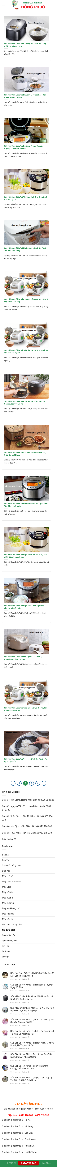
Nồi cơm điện (8, 930)
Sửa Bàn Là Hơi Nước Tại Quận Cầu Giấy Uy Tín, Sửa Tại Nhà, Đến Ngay (31, 1079)
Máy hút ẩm (7, 892)
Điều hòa (6, 871)
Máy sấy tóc (8, 919)
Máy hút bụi (7, 897)
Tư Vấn (5, 956)
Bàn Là (5, 854)
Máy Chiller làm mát (11, 881)
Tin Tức (5, 946)
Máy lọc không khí (10, 908)
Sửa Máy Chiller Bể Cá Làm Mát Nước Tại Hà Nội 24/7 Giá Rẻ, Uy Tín (31, 997)
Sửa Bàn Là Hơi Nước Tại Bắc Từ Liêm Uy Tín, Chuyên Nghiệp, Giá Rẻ (32, 1020)
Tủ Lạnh (6, 951)
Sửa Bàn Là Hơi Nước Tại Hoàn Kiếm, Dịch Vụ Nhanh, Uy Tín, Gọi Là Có (32, 1044)
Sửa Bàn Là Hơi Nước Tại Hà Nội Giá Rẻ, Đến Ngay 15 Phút (31, 986)
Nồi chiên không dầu (12, 924)
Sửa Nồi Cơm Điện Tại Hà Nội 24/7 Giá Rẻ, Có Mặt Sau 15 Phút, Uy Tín (32, 974)
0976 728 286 (28, 1163)
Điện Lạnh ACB (9, 839)
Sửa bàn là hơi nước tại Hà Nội (16, 1120)
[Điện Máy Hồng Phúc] (29, 5)
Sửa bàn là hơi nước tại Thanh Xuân (19, 1139)
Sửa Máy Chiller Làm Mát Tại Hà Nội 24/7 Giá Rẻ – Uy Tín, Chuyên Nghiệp (32, 1009)
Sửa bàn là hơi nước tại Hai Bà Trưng (19, 1152)
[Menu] (3, 4)
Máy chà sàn (8, 876)
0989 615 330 (45, 833)
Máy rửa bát (8, 913)
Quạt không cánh (10, 940)
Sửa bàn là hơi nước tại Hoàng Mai (18, 1145)
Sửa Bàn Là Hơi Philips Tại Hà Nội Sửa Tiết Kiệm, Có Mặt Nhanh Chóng (31, 1055)
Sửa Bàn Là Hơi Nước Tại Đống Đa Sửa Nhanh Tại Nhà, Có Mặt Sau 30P (32, 1032)
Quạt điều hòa (8, 935)
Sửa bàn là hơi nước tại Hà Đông (17, 1126)
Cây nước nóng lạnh (11, 865)
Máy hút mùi (8, 903)
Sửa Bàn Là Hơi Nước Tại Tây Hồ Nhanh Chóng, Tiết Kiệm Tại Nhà (29, 1067)
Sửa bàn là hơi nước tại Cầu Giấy (17, 1133)
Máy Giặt (6, 887)
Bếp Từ (5, 860)
